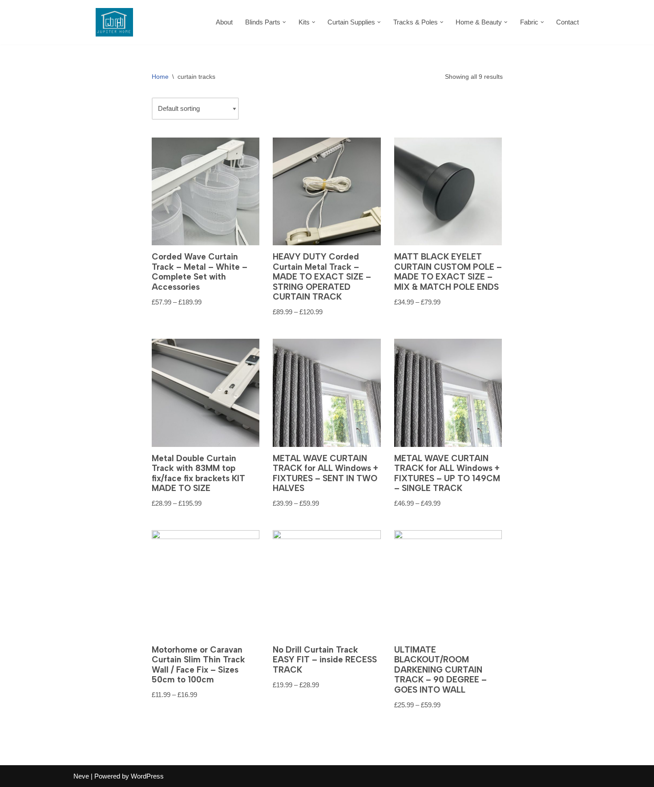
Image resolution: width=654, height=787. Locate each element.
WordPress (147, 776)
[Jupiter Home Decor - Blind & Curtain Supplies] (114, 22)
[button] (284, 22)
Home (160, 76)
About (224, 22)
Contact (567, 22)
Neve (81, 776)
